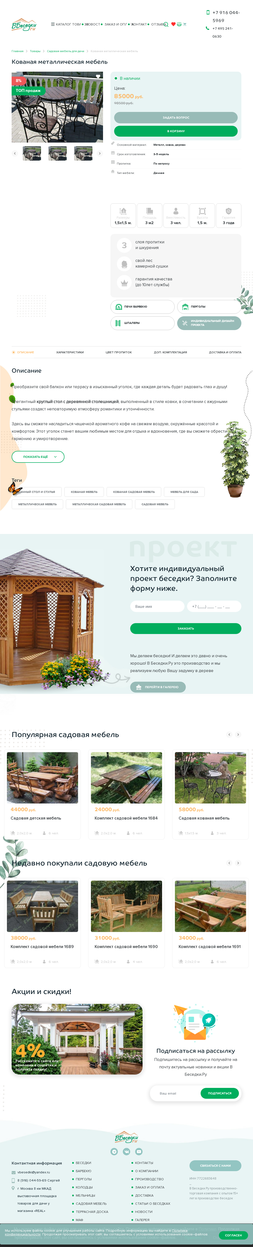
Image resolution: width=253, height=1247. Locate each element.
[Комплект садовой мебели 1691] (210, 909)
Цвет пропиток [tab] (119, 352)
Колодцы (84, 1187)
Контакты (137, 24)
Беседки (83, 1163)
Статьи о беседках (152, 1203)
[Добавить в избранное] (98, 76)
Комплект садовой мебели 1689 (42, 946)
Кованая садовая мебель (134, 492)
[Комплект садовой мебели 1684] (126, 780)
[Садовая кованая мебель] (210, 780)
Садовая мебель (155, 504)
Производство (149, 1179)
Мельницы (85, 1195)
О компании (146, 1171)
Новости (90, 24)
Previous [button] (15, 153)
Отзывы (155, 24)
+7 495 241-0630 (222, 32)
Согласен (233, 1235)
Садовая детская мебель (36, 818)
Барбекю (83, 1171)
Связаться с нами (215, 1165)
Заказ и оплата (114, 24)
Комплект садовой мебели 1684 (126, 818)
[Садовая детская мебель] (42, 780)
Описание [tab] (25, 352)
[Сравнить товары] (179, 24)
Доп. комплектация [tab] (170, 352)
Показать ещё (35, 457)
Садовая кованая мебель (204, 818)
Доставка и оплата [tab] (225, 352)
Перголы (84, 1179)
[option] (57, 107)
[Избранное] (173, 25)
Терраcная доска (92, 1212)
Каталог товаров (66, 24)
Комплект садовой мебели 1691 (210, 946)
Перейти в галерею (161, 687)
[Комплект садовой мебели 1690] (126, 909)
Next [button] (100, 153)
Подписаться (220, 1093)
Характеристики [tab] (70, 352)
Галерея (142, 1220)
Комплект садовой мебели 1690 (126, 946)
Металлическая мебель (37, 504)
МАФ (79, 1220)
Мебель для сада (184, 492)
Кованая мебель (84, 492)
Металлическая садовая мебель (99, 504)
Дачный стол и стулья (36, 492)
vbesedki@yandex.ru (34, 1172)
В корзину (176, 131)
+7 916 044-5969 (226, 16)
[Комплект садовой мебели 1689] (42, 909)
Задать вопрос (176, 117)
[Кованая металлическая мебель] (57, 107)
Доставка (144, 1195)
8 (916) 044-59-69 (32, 1180)
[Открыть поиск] (166, 24)
